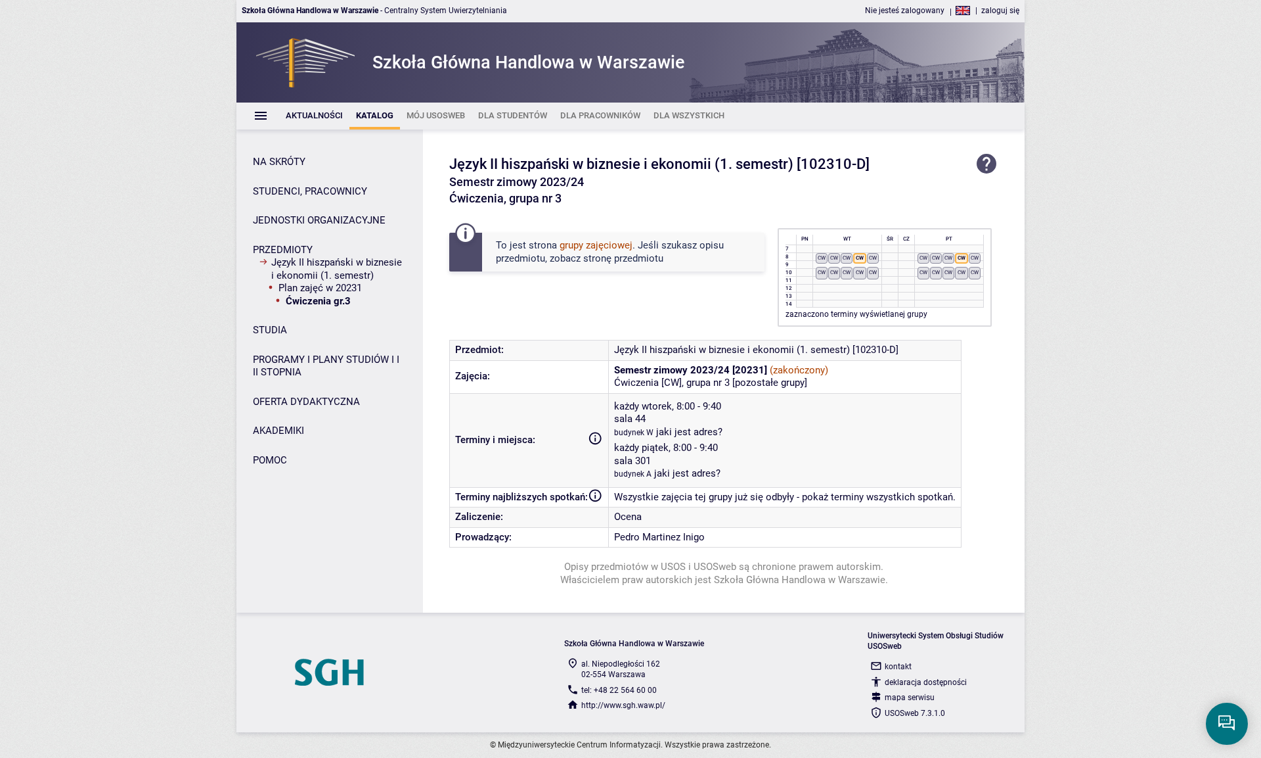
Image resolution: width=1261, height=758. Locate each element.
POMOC (270, 460)
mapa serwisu (910, 697)
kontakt (898, 666)
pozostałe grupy (770, 383)
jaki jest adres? (689, 432)
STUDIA (270, 330)
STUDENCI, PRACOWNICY (310, 191)
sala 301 (632, 461)
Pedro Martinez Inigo (659, 537)
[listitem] (314, 116)
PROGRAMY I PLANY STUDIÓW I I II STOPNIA (326, 366)
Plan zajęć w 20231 (320, 288)
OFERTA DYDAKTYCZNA (306, 402)
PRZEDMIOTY (283, 250)
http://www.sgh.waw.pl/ (623, 705)
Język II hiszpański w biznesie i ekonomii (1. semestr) (336, 268)
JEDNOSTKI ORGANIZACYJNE (319, 220)
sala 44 (630, 419)
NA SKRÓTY (279, 162)
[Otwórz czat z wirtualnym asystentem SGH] (1227, 724)
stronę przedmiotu (623, 258)
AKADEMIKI (278, 431)
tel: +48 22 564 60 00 (619, 690)
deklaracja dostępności (926, 682)
